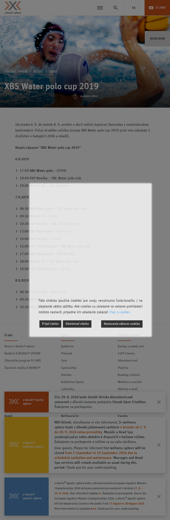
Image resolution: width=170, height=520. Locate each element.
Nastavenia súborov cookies (122, 323)
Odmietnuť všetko (77, 323)
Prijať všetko (50, 323)
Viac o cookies (120, 312)
